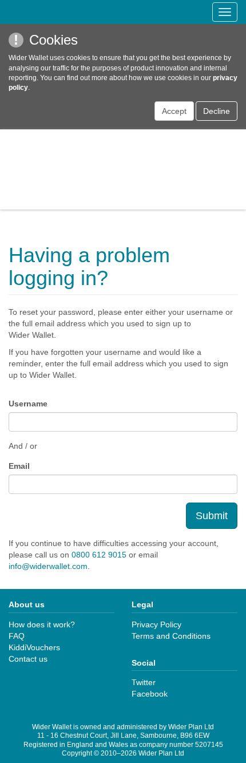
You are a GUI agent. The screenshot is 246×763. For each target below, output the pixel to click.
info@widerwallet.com (48, 566)
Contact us (28, 658)
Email (19, 466)
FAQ (17, 636)
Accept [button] (174, 111)
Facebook (150, 693)
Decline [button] (216, 111)
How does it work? (42, 624)
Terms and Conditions (171, 636)
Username (28, 403)
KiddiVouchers (34, 647)
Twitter (144, 682)
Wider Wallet (123, 169)
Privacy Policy (156, 624)
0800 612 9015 (99, 554)
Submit (212, 515)
